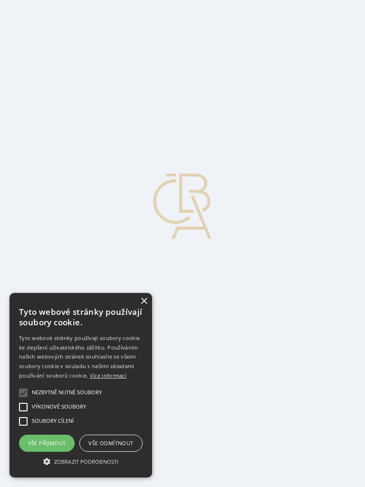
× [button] (143, 301)
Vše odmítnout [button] (110, 443)
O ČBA (35, 37)
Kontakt (35, 46)
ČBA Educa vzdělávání (58, 29)
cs (11, 80)
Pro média (38, 54)
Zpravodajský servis (53, 12)
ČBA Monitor (44, 20)
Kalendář (36, 63)
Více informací (108, 375)
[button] (81, 461)
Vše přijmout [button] (47, 443)
